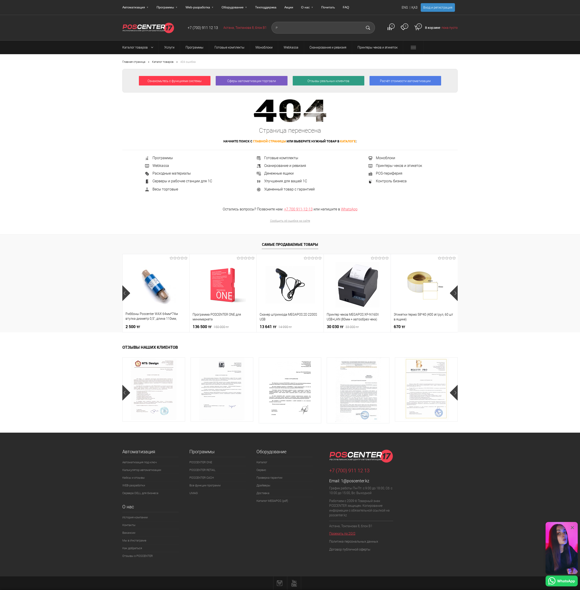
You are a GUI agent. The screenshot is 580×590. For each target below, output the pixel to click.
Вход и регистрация (437, 7)
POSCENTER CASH (201, 477)
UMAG (193, 493)
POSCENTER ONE (200, 462)
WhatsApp (349, 209)
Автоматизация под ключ (139, 462)
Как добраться (132, 548)
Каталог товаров (135, 47)
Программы (167, 7)
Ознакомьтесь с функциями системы (174, 81)
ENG (405, 7)
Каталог (261, 462)
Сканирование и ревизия (285, 165)
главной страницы (269, 141)
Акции (288, 7)
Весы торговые (165, 189)
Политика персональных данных (353, 541)
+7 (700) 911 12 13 (203, 28)
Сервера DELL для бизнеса (140, 493)
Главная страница (133, 61)
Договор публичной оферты (349, 549)
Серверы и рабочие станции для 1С (182, 181)
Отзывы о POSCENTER (137, 556)
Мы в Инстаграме (134, 540)
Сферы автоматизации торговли (251, 81)
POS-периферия (389, 173)
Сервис (261, 470)
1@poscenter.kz (355, 480)
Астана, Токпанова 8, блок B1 (245, 27)
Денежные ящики (279, 173)
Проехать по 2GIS (342, 533)
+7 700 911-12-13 (298, 209)
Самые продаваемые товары (290, 244)
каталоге (348, 141)
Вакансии (128, 532)
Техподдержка (265, 7)
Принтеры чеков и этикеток (399, 165)
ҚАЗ (414, 7)
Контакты (128, 525)
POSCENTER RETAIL (202, 470)
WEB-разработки (133, 485)
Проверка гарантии (269, 477)
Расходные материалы (171, 173)
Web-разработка (200, 7)
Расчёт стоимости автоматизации (405, 81)
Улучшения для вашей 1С (285, 181)
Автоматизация (135, 7)
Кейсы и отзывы (133, 477)
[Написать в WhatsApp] (562, 581)
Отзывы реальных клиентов (328, 81)
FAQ (346, 7)
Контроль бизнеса (391, 181)
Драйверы (263, 485)
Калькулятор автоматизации (141, 470)
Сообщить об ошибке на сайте (290, 220)
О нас (307, 7)
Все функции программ (205, 485)
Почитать (328, 7)
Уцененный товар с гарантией (289, 189)
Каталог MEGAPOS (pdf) (272, 500)
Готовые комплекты (281, 158)
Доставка (262, 493)
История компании (135, 517)
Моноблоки (385, 158)
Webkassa (160, 165)
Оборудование (234, 7)
